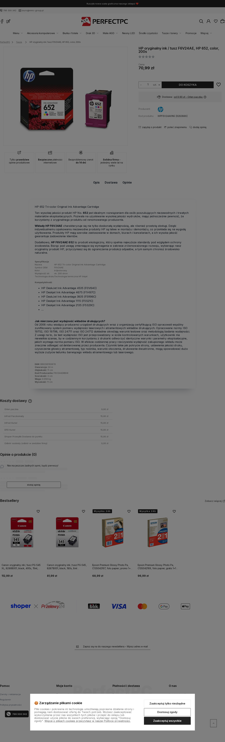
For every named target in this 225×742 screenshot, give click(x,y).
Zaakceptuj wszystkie (167, 720)
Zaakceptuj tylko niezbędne (167, 703)
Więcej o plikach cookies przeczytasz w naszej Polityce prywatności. (87, 721)
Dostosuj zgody (167, 712)
